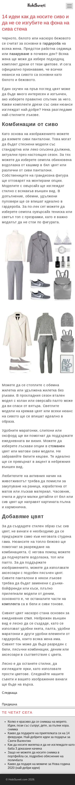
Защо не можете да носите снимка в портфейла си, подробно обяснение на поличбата (35, 756)
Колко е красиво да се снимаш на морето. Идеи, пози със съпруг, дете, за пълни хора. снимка (38, 725)
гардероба (52, 43)
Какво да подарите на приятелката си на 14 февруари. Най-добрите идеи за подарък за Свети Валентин (39, 737)
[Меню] (69, 6)
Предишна (9, 704)
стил (28, 618)
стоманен (56, 446)
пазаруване (19, 54)
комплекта (11, 604)
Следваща (9, 692)
